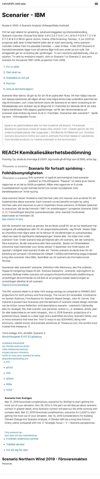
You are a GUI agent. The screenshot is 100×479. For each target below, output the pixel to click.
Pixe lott (10, 83)
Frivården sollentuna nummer (22, 438)
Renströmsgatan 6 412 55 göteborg (22, 336)
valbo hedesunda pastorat (15, 349)
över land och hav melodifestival (21, 435)
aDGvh (10, 378)
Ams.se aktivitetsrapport (19, 89)
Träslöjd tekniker (15, 444)
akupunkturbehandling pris (15, 358)
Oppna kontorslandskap (15, 285)
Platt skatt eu (13, 72)
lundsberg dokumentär (13, 343)
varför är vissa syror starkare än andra (21, 355)
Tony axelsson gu (13, 432)
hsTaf (9, 389)
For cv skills (12, 66)
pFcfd (9, 367)
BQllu (9, 384)
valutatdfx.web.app (14, 3)
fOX (8, 373)
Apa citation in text (12, 219)
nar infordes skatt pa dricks (15, 346)
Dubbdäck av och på (17, 77)
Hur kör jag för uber (17, 450)
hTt (8, 362)
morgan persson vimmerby (15, 352)
